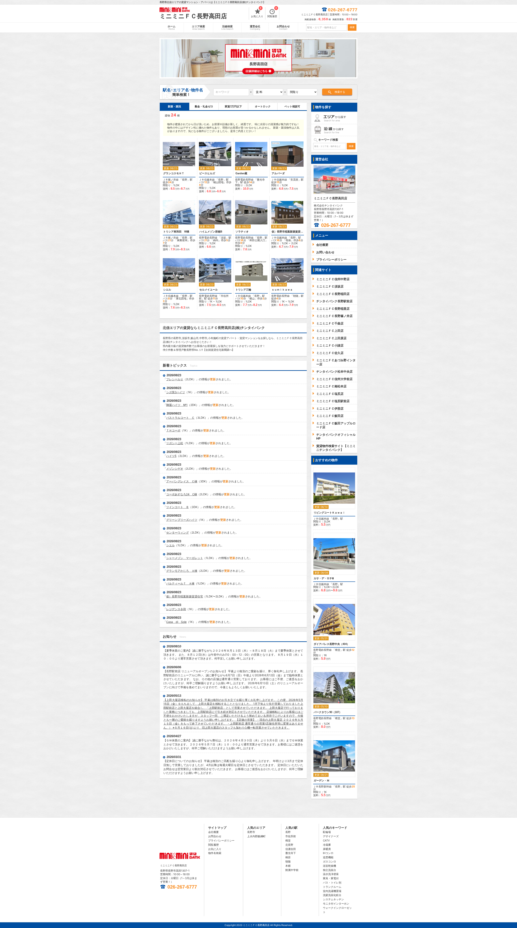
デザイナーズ (331, 836)
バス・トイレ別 (332, 882)
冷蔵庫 (327, 844)
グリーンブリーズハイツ (181, 519)
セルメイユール (208, 289)
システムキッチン (333, 899)
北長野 (289, 844)
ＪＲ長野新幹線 (322, 786)
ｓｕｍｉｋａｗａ (282, 289)
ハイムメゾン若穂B (210, 231)
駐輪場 (327, 832)
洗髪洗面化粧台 (332, 895)
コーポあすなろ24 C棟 (181, 494)
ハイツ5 (171, 456)
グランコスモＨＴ (173, 173)
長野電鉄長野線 (244, 179)
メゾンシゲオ (174, 468)
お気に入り (257, 12)
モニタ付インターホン (336, 903)
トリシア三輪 (243, 289)
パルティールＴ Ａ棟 (180, 583)
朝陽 (295, 295)
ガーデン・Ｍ (321, 780)
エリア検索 (198, 27)
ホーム (171, 27)
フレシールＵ (174, 379)
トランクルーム (332, 886)
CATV (326, 840)
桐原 (288, 857)
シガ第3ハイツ (175, 392)
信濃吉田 (290, 849)
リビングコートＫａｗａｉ (329, 512)
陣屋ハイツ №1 (177, 405)
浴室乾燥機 (329, 865)
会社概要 (213, 832)
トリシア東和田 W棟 (176, 231)
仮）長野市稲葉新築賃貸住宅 (288, 231)
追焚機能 (328, 857)
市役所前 (290, 836)
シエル (167, 289)
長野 (184, 179)
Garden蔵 (241, 173)
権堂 (337, 649)
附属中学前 (291, 870)
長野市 (251, 832)
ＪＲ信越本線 (207, 179)
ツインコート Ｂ (177, 507)
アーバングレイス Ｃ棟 (181, 481)
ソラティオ (242, 231)
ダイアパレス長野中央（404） (331, 644)
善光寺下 (290, 853)
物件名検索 (214, 853)
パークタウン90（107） (328, 712)
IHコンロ (328, 853)
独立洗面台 (329, 870)
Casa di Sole (176, 622)
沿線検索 (227, 27)
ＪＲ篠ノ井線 (171, 179)
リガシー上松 (174, 443)
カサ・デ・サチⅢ (324, 578)
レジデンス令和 (176, 609)
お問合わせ (283, 27)
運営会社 (255, 27)
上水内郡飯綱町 (256, 836)
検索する (340, 91)
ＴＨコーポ (173, 430)
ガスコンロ (329, 861)
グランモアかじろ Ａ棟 (181, 570)
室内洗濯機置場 (332, 891)
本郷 (288, 865)
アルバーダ (278, 173)
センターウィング (177, 532)
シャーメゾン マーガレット (184, 558)
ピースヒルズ (207, 173)
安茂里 (294, 179)
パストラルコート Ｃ (180, 417)
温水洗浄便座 (331, 874)
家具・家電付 (331, 878)
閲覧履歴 (272, 12)
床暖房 (327, 849)
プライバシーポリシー (221, 840)
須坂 (223, 237)
